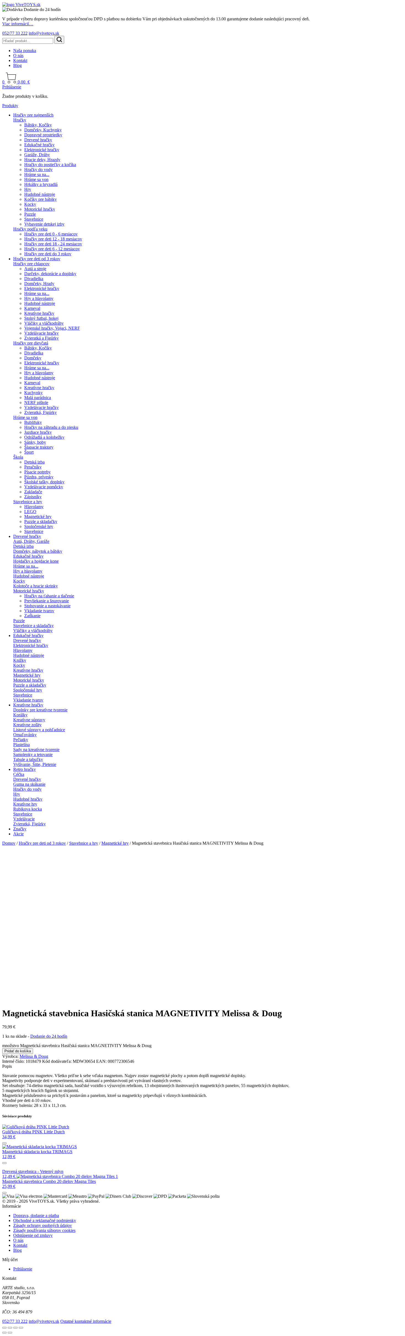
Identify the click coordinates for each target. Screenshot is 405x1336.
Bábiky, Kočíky (38, 125)
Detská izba (34, 462)
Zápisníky (33, 496)
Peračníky (33, 467)
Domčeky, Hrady (39, 283)
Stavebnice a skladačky (33, 625)
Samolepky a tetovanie (33, 754)
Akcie (18, 833)
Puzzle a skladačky (40, 521)
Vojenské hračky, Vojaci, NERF (52, 328)
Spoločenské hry (38, 526)
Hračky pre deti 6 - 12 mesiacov (52, 248)
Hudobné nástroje (39, 194)
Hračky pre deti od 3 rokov (36, 258)
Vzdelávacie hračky (41, 333)
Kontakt (20, 60)
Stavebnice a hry (27, 501)
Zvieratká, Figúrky (40, 412)
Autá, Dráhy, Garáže (31, 541)
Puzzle (30, 214)
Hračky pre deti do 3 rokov (47, 253)
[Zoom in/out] (4, 1328)
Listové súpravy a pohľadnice (39, 729)
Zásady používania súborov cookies (44, 1230)
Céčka (18, 774)
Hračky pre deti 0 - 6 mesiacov (51, 234)
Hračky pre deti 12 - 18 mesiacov (53, 239)
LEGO (30, 511)
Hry (27, 189)
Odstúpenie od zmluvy (33, 1235)
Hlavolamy (34, 506)
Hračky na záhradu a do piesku (51, 427)
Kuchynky (33, 392)
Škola (18, 457)
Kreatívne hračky (39, 313)
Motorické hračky (39, 209)
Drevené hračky (38, 139)
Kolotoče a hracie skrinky (35, 586)
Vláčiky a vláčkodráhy (44, 323)
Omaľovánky (25, 734)
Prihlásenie (11, 87)
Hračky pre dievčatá (30, 343)
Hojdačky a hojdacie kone (36, 561)
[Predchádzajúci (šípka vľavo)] (4, 1333)
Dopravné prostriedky (43, 134)
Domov (8, 843)
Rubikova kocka (27, 809)
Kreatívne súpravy (29, 719)
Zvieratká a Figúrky (41, 338)
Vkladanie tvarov (39, 610)
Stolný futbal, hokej (41, 318)
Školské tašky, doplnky (44, 481)
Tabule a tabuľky (28, 759)
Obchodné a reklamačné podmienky (44, 1220)
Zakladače (33, 491)
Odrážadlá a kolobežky (44, 437)
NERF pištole (36, 402)
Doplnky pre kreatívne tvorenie (40, 710)
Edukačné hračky (39, 144)
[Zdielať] (15, 1328)
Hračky (19, 120)
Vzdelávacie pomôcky (43, 486)
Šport (29, 452)
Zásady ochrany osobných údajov (42, 1225)
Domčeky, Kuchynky (43, 130)
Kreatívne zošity (27, 724)
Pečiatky (20, 739)
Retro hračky (24, 769)
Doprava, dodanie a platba (36, 1215)
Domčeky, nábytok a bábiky (37, 551)
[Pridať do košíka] (4, 1143)
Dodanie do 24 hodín (48, 1036)
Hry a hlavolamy (38, 298)
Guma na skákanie (29, 784)
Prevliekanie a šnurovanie (46, 600)
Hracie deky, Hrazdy (42, 159)
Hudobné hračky (27, 799)
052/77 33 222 (15, 33)
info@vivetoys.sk (44, 33)
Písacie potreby (37, 472)
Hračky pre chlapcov (31, 263)
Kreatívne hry (25, 804)
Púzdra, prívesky (38, 477)
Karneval (32, 308)
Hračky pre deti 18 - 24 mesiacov (53, 244)
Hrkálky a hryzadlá (41, 184)
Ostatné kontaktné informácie (85, 1321)
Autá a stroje (35, 268)
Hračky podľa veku (30, 229)
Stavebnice (33, 219)
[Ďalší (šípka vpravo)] (10, 1333)
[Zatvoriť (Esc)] (21, 1328)
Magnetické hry (38, 516)
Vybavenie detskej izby (44, 224)
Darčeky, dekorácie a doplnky (50, 273)
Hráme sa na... (36, 174)
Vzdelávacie (24, 819)
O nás (18, 55)
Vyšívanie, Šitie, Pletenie (34, 764)
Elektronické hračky (41, 149)
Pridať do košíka (17, 1051)
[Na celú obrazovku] (10, 1328)
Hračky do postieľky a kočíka (50, 164)
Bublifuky (33, 422)
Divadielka (33, 278)
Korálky (20, 714)
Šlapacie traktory (38, 447)
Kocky (30, 204)
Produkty (10, 105)
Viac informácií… (17, 23)
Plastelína (21, 744)
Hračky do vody (38, 169)
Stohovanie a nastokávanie (47, 605)
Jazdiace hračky (38, 432)
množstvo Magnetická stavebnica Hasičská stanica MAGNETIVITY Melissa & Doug (77, 1045)
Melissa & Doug (34, 1056)
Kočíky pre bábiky (40, 199)
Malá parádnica (37, 397)
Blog (17, 65)
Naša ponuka (24, 50)
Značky (19, 828)
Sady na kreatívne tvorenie (36, 749)
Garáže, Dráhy (37, 154)
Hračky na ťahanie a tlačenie (49, 596)
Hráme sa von (36, 179)
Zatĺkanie (32, 615)
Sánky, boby (35, 442)
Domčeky (32, 358)
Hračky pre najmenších (33, 115)
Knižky (19, 660)
